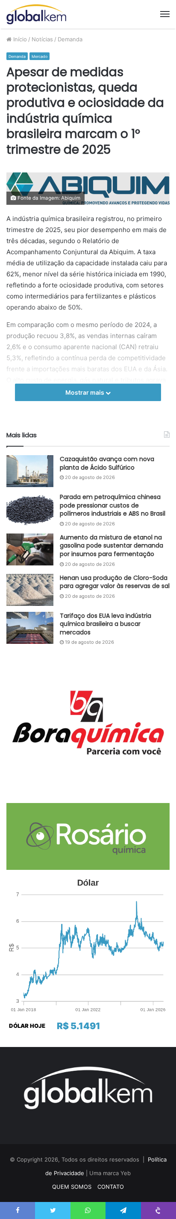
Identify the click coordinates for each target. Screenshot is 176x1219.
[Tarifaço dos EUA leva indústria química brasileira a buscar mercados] (29, 628)
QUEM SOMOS (71, 1186)
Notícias (42, 39)
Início (19, 39)
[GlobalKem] (36, 14)
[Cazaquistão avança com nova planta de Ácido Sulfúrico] (29, 471)
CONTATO (110, 1186)
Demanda (70, 39)
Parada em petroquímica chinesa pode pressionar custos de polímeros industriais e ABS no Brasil (112, 505)
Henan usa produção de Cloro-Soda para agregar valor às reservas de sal (115, 582)
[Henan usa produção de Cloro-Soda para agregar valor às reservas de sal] (29, 590)
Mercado (39, 56)
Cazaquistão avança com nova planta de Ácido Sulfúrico (107, 463)
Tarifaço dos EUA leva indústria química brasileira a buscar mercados (105, 624)
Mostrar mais (85, 392)
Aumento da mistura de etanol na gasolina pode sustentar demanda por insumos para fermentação (111, 545)
